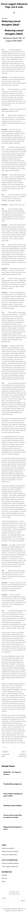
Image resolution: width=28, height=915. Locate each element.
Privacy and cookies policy (9, 854)
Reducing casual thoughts (12, 805)
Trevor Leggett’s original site (10, 866)
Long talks (5, 18)
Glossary (4, 878)
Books (3, 881)
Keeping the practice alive (22, 754)
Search (4, 898)
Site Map (4, 875)
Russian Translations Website (10, 863)
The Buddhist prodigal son (12, 784)
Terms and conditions (8, 848)
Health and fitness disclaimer (10, 851)
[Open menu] (14, 12)
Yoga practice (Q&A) (6, 754)
